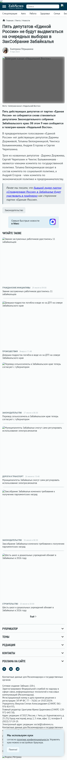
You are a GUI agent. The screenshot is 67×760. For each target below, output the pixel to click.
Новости (26, 21)
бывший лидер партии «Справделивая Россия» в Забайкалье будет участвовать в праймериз (33, 191)
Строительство (10, 604)
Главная (9, 21)
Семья (57, 13)
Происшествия (10, 351)
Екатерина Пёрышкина (21, 48)
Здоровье (45, 13)
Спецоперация (9, 13)
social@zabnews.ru (43, 724)
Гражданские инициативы (16, 288)
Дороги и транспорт (12, 476)
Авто (23, 13)
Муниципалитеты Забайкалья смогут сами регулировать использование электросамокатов (30, 481)
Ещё (32, 616)
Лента (18, 21)
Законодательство (14, 210)
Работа (33, 13)
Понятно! (13, 749)
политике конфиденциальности (33, 739)
